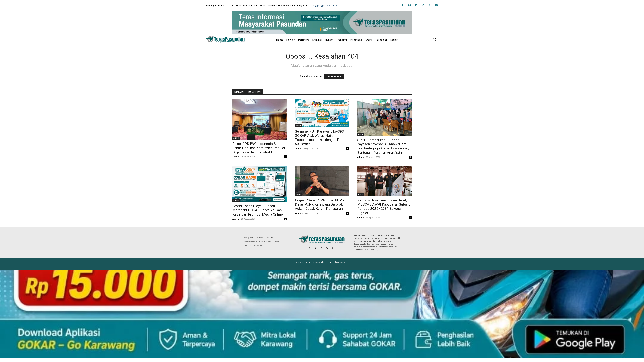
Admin (235, 156)
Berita (360, 134)
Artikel (236, 138)
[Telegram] (416, 5)
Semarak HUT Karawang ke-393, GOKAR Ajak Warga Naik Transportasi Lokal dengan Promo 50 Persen (321, 137)
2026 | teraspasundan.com (317, 262)
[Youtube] (436, 5)
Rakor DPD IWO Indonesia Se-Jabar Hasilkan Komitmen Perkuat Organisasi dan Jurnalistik (258, 148)
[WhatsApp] (333, 248)
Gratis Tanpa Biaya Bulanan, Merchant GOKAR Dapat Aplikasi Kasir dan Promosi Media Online (257, 210)
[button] (434, 39)
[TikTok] (422, 5)
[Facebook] (402, 5)
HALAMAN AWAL (334, 76)
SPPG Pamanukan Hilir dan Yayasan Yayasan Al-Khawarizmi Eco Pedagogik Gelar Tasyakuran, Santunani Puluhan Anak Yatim (383, 146)
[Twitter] (429, 5)
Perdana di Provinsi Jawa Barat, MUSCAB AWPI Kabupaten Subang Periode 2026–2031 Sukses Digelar (383, 206)
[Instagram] (409, 5)
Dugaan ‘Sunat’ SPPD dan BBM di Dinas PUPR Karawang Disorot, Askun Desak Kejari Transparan (320, 204)
